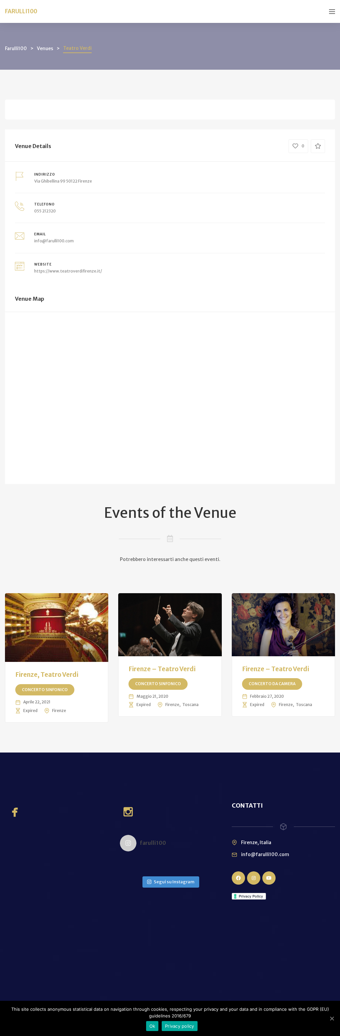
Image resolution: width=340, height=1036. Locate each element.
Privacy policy (179, 1026)
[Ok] (331, 1018)
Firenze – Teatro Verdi (162, 669)
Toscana (190, 704)
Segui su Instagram (174, 882)
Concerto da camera (272, 683)
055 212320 (45, 210)
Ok (152, 1026)
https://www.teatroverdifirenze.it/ (68, 271)
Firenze (59, 710)
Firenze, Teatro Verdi (46, 674)
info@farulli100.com (54, 240)
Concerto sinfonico (45, 689)
